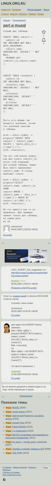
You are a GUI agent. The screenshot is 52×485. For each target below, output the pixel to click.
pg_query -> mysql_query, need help (29, 442)
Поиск (40, 14)
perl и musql (14, 25)
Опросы (22, 14)
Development (19, 20)
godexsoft (15, 371)
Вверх (45, 468)
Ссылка (7, 235)
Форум (13, 14)
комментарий (19, 296)
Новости (5, 9)
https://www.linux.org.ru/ (12, 475)
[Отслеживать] (44, 40)
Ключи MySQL (19, 427)
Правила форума (20, 467)
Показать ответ (19, 288)
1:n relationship (19, 431)
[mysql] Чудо (18, 423)
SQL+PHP (17, 453)
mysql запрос (18, 412)
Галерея (16, 9)
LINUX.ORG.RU (13, 3)
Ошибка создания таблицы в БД (28, 449)
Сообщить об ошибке (11, 472)
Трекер (32, 14)
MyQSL (15, 408)
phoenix (15, 281)
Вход (46, 9)
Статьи (5, 14)
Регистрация (34, 9)
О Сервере (7, 467)
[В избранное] (44, 32)
